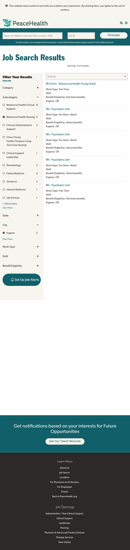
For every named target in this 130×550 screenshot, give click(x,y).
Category (8, 87)
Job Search (64, 472)
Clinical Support (64, 518)
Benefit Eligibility (12, 265)
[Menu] (126, 23)
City (5, 225)
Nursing (64, 528)
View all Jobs (64, 542)
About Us (64, 468)
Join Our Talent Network (65, 441)
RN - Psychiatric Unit (58, 109)
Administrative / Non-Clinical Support (64, 513)
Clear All (7, 81)
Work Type (9, 246)
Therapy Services (64, 537)
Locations (64, 477)
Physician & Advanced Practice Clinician (65, 532)
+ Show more (10, 203)
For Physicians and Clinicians (64, 482)
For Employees (64, 487)
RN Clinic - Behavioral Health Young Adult (71, 83)
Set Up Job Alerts (26, 279)
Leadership (64, 523)
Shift (5, 256)
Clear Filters (8, 208)
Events (64, 492)
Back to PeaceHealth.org (64, 496)
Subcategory (10, 97)
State (5, 215)
